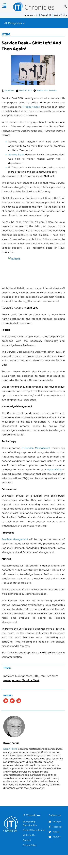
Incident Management (18, 676)
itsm (43, 676)
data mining (54, 469)
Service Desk (16, 154)
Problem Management (15, 539)
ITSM (6, 34)
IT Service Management (36, 448)
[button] (65, 6)
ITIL (36, 676)
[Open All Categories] (24, 23)
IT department (30, 106)
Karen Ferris (10, 748)
